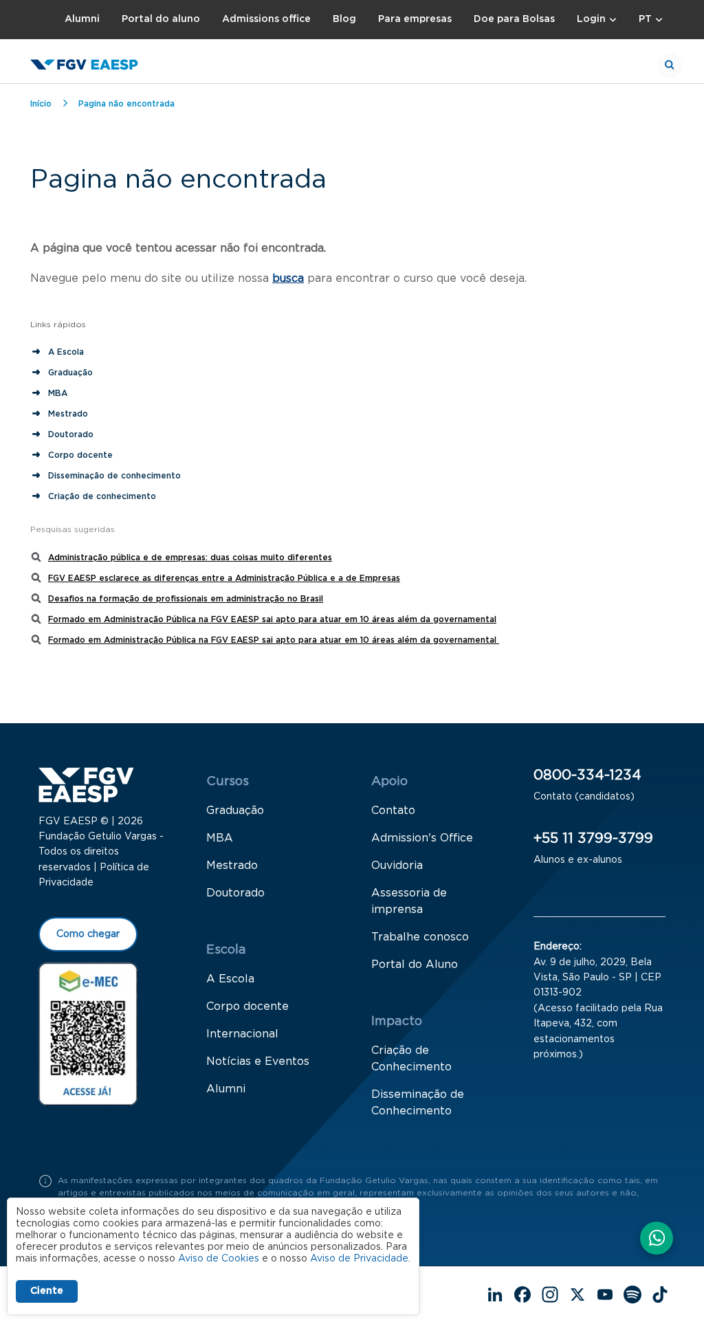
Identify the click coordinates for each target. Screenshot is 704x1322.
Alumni (82, 19)
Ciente (46, 1291)
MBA (57, 393)
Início (41, 104)
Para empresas (415, 19)
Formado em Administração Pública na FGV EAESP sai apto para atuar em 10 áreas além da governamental (272, 619)
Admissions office (266, 19)
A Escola (66, 352)
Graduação (70, 372)
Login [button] (591, 19)
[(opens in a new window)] (88, 1033)
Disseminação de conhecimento (114, 476)
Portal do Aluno (414, 964)
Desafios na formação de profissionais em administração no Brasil (185, 599)
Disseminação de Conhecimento (417, 1102)
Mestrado (68, 414)
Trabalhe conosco (420, 937)
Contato (393, 810)
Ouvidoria (397, 865)
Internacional (242, 1033)
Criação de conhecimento (103, 496)
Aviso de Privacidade (359, 1259)
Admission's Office (422, 838)
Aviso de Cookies (218, 1259)
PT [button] (645, 19)
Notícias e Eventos (257, 1061)
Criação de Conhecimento (411, 1058)
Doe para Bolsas (514, 19)
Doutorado (71, 434)
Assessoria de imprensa (409, 901)
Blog (344, 19)
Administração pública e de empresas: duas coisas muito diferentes (190, 557)
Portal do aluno (161, 19)
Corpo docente (80, 455)
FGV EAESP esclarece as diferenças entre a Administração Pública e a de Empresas (224, 578)
